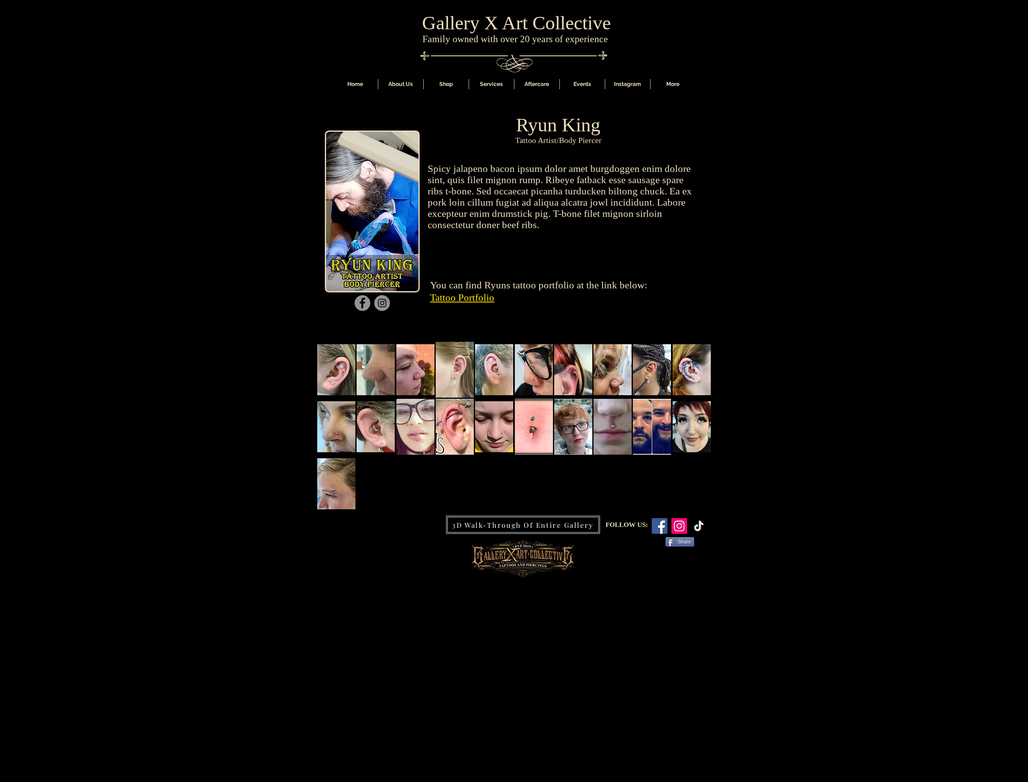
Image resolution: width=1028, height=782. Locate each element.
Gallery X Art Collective (516, 22)
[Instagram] (382, 303)
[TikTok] (699, 526)
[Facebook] (362, 303)
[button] (491, 84)
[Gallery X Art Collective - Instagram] (679, 526)
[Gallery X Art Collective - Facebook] (659, 526)
